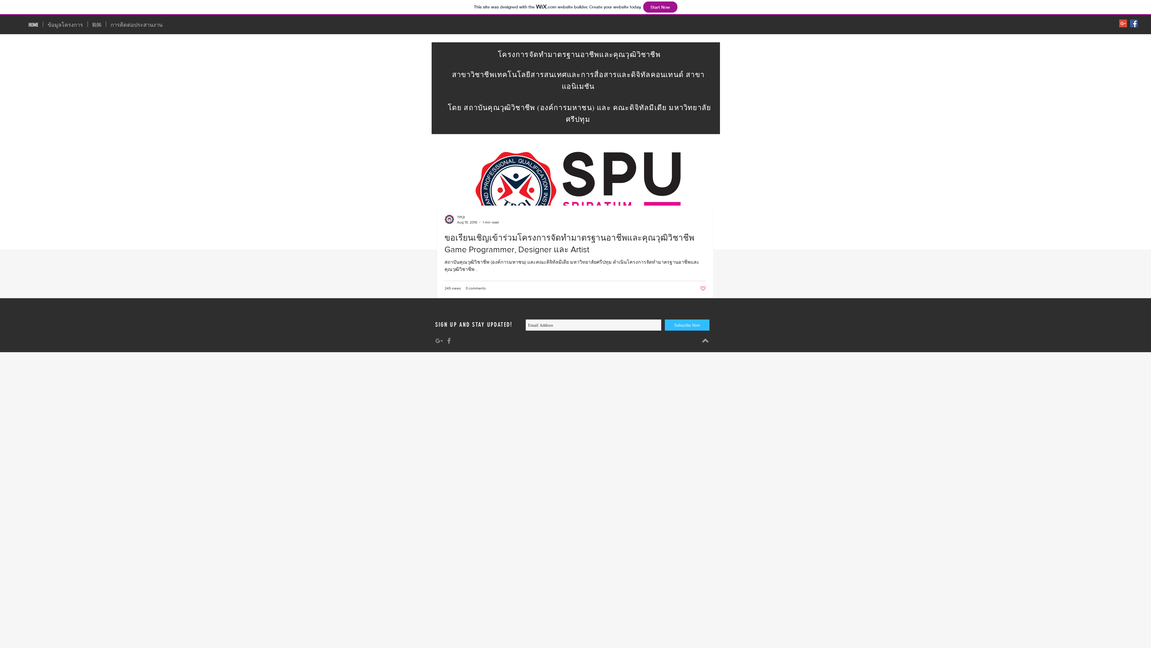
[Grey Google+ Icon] (439, 341)
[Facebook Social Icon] (1134, 23)
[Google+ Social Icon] (1123, 23)
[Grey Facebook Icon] (449, 341)
